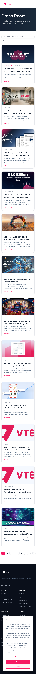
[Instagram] (9, 585)
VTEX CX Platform (6, 602)
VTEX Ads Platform (7, 599)
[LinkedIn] (2, 585)
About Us (22, 615)
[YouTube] (6, 585)
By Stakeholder (24, 603)
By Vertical (22, 594)
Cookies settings (18, 656)
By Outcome (23, 600)
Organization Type (25, 606)
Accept (18, 661)
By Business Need (24, 597)
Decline (18, 666)
